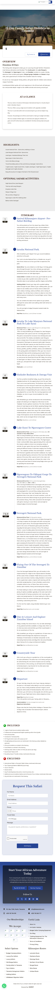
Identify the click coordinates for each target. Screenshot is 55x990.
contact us (32, 54)
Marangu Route (34, 959)
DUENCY (31, 987)
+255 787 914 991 (20, 888)
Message (10, 822)
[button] (4, 986)
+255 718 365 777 (36, 913)
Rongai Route (34, 965)
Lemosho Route (34, 953)
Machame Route (35, 956)
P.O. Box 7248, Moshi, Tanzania (15, 909)
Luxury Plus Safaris (12, 956)
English (43, 2)
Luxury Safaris (10, 959)
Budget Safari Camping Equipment (40, 930)
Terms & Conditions (36, 941)
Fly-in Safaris (10, 968)
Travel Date (11, 815)
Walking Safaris (11, 974)
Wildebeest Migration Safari (14, 977)
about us (32, 924)
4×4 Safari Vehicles (35, 927)
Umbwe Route (34, 971)
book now (45, 54)
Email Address (11, 799)
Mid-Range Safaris (12, 962)
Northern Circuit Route (36, 962)
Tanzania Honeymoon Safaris (15, 971)
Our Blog (32, 933)
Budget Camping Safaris (13, 953)
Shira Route (33, 968)
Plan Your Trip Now (35, 888)
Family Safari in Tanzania (14, 965)
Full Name (10, 792)
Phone (9, 807)
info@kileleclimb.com (37, 909)
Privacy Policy (34, 944)
